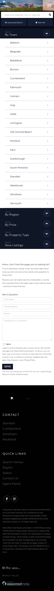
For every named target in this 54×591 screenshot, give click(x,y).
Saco (13, 149)
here (38, 280)
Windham (16, 194)
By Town (11, 35)
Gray (12, 105)
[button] (50, 15)
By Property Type (17, 235)
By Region (12, 215)
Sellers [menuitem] (7, 473)
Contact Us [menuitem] (10, 478)
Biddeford (16, 60)
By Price (10, 225)
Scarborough (17, 158)
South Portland (19, 167)
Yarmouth (16, 203)
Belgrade (15, 51)
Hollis (13, 114)
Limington (16, 123)
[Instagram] (14, 499)
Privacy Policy (29, 360)
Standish (15, 176)
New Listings (14, 245)
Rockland (9, 439)
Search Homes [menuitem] (13, 462)
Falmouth (15, 87)
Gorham (14, 96)
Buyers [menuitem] (8, 467)
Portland (15, 141)
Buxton (14, 69)
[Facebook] (7, 499)
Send (7, 366)
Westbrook (16, 185)
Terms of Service (17, 374)
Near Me (41, 22)
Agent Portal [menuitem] (12, 483)
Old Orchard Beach (21, 132)
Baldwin (14, 42)
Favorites (40, 6)
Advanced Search (15, 22)
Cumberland (17, 78)
